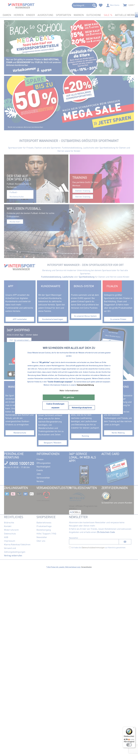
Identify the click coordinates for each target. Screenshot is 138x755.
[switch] (129, 744)
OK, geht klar (68, 397)
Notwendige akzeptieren (82, 407)
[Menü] (133, 728)
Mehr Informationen (69, 390)
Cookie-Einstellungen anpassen (55, 406)
